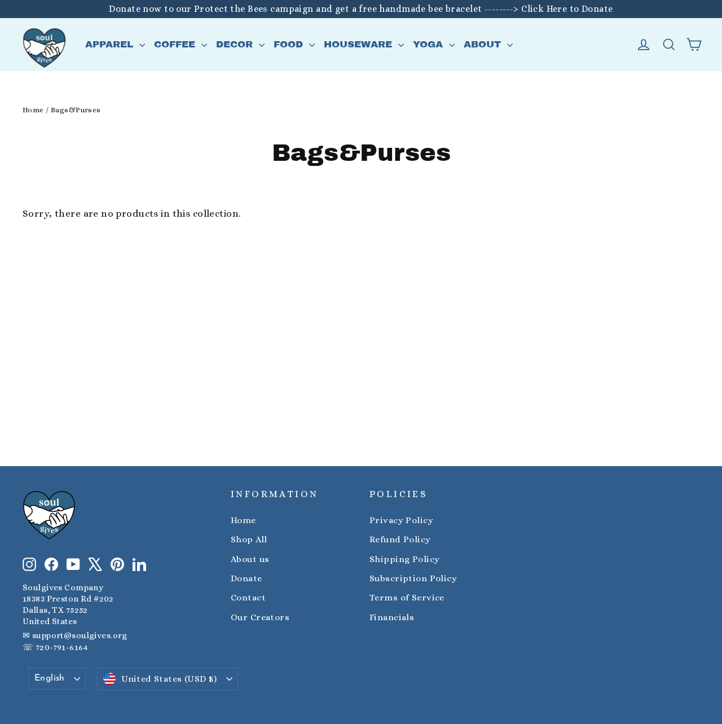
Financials (391, 617)
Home (33, 110)
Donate (246, 578)
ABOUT (484, 44)
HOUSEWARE (359, 44)
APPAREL (111, 44)
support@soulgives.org (79, 635)
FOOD (290, 44)
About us (250, 559)
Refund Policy (400, 539)
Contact (248, 598)
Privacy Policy (401, 520)
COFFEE (176, 44)
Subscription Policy (413, 578)
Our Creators (260, 617)
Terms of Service (406, 598)
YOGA (429, 44)
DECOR (236, 44)
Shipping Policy (404, 559)
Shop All (249, 539)
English (49, 678)
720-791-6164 (61, 647)
